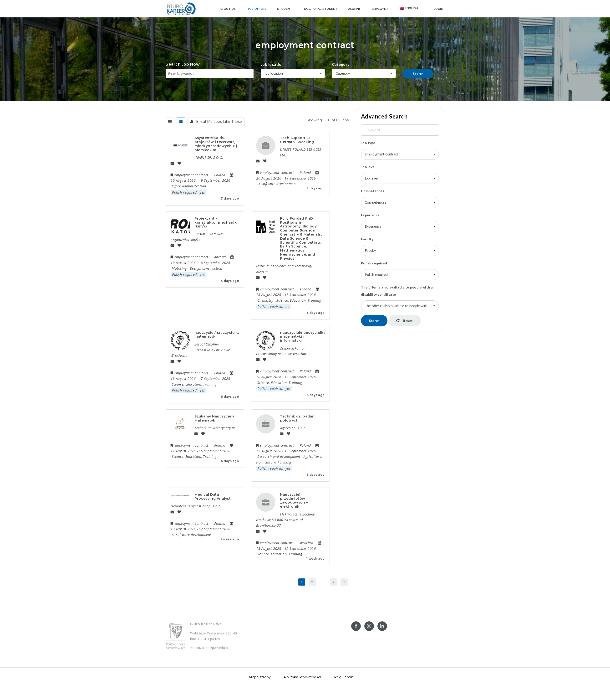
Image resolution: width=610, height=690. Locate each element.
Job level (368, 167)
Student (284, 8)
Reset (407, 321)
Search (418, 74)
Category (341, 64)
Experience (370, 215)
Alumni (354, 8)
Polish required (374, 263)
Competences (372, 191)
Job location (272, 64)
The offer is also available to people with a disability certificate (397, 290)
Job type (368, 143)
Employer (380, 8)
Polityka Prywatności (302, 677)
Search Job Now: (183, 64)
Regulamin (344, 677)
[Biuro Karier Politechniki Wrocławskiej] (181, 8)
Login (438, 8)
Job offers (257, 8)
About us (228, 8)
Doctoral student (321, 8)
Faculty (367, 239)
